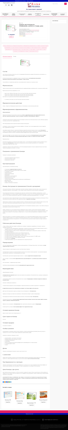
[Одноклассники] (4, 382)
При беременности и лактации (23, 51)
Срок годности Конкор (25, 49)
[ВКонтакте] (3, 382)
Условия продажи (32, 49)
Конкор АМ (8, 400)
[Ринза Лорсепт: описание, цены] (43, 394)
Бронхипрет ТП (31, 403)
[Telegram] (10, 382)
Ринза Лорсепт (43, 400)
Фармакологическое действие (17, 45)
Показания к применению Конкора (42, 45)
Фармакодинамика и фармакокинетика (30, 45)
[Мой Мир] (6, 382)
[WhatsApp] (9, 382)
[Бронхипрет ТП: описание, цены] (31, 396)
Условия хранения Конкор (16, 49)
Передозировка (44, 47)
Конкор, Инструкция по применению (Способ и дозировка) (21, 47)
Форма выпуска (9, 45)
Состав (5, 45)
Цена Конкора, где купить (34, 51)
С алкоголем (15, 51)
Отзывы (14, 56)
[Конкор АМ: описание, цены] (8, 394)
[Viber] (7, 382)
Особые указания (39, 49)
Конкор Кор (20, 401)
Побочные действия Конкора (35, 47)
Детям (45, 49)
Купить (11, 36)
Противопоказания (8, 47)
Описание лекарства (7, 56)
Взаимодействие (8, 49)
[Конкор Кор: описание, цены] (19, 395)
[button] (6, 5)
